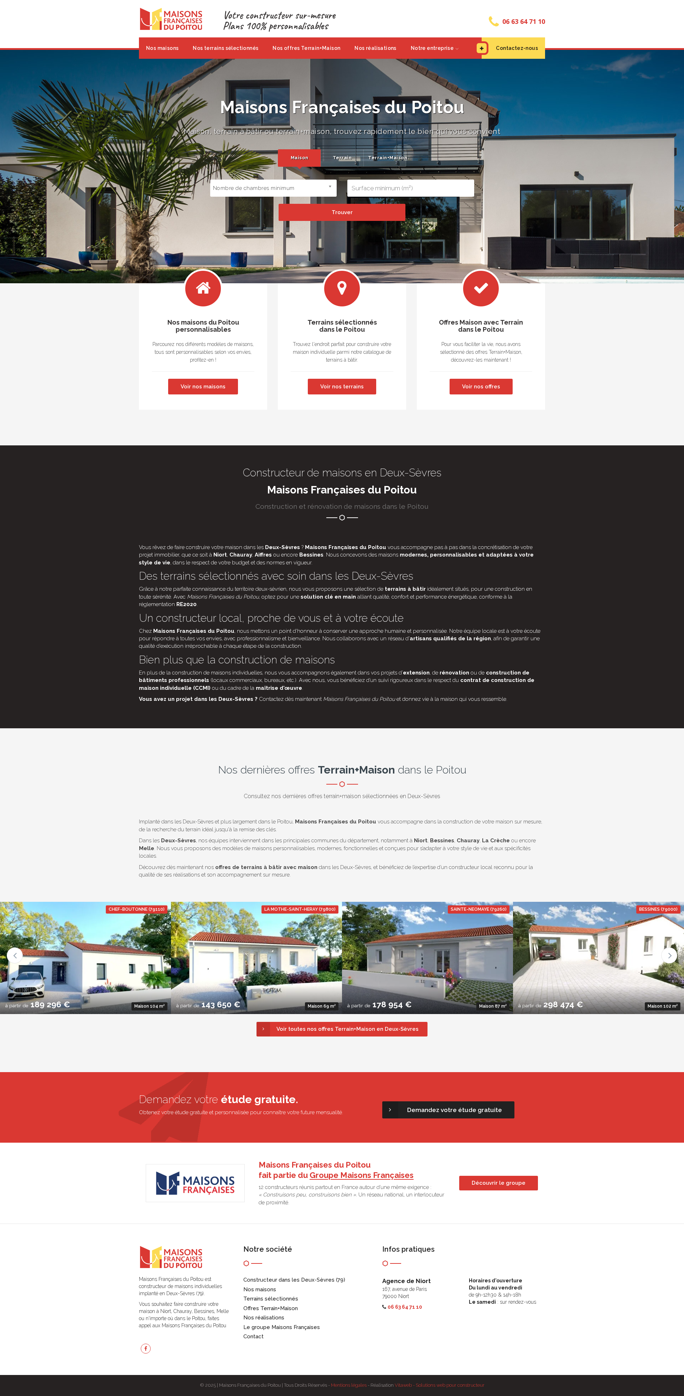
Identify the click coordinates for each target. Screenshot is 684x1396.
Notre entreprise (432, 48)
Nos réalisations (375, 48)
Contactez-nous (517, 48)
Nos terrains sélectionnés (225, 48)
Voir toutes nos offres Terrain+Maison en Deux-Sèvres (347, 1029)
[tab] (299, 158)
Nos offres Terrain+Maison (306, 48)
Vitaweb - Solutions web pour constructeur (439, 1385)
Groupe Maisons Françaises (362, 1175)
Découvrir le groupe (498, 1183)
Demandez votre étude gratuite (454, 1109)
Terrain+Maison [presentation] (387, 157)
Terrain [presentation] (342, 157)
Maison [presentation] (300, 157)
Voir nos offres (481, 386)
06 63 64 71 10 (523, 21)
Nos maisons (162, 48)
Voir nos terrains (342, 386)
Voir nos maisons (203, 386)
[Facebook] (146, 1349)
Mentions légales (349, 1385)
